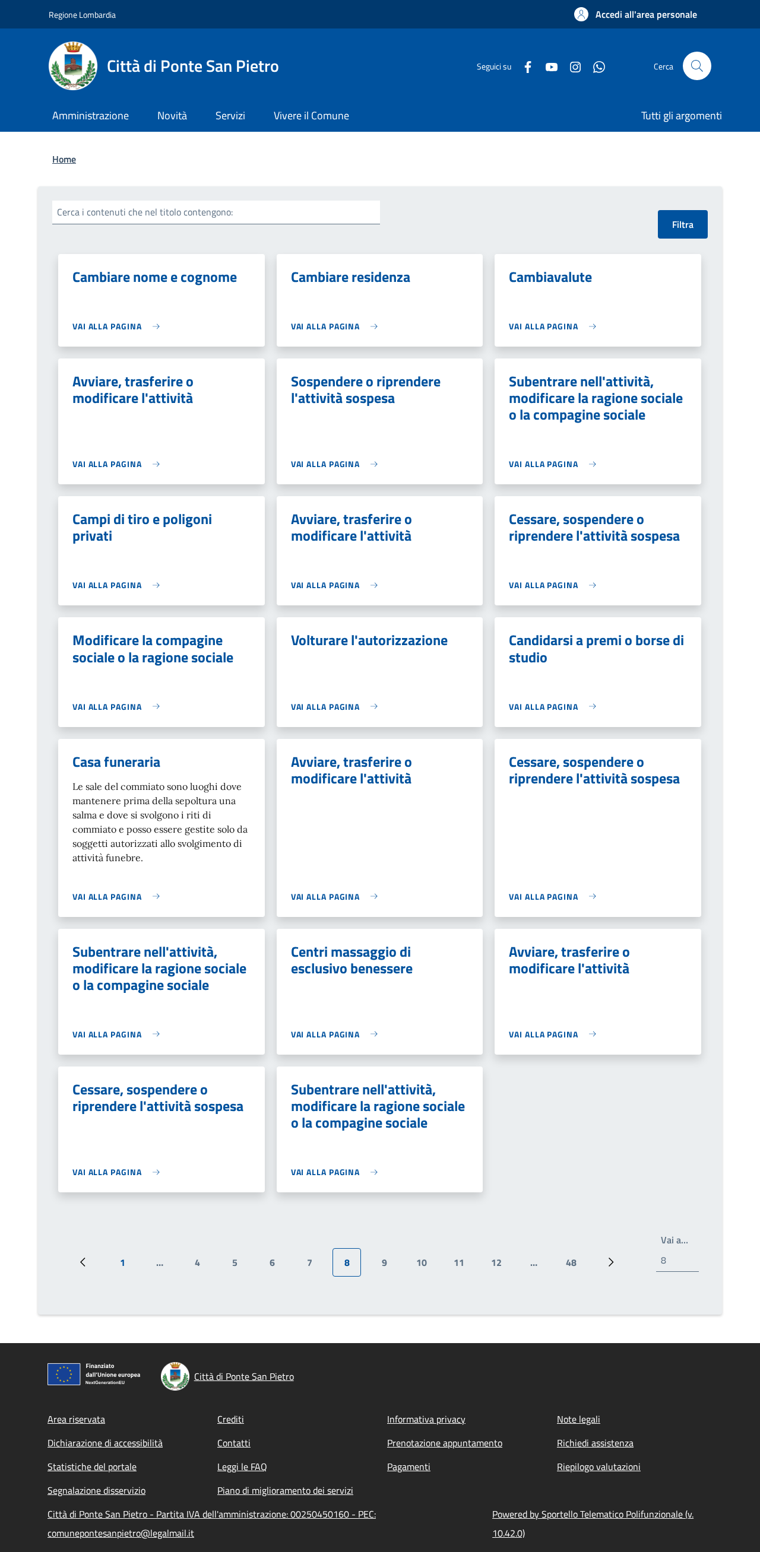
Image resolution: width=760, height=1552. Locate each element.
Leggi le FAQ (242, 1466)
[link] (119, 326)
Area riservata (76, 1419)
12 (501, 1266)
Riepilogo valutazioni (599, 1466)
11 (463, 1266)
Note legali (578, 1419)
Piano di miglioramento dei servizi (285, 1490)
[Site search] (697, 66)
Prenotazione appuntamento (444, 1443)
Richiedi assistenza (595, 1443)
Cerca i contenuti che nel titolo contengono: (145, 212)
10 (426, 1266)
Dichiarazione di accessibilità (105, 1443)
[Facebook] (523, 66)
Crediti (230, 1419)
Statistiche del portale (92, 1466)
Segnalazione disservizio (96, 1490)
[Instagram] (570, 66)
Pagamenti (408, 1466)
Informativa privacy (426, 1419)
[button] (635, 14)
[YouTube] (547, 66)
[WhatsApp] (594, 66)
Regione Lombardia (82, 14)
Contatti (234, 1443)
